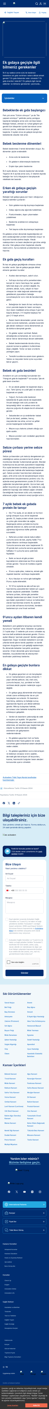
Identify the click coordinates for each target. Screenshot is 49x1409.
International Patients (18, 1204)
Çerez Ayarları (12, 1405)
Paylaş (44, 12)
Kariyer (12, 1213)
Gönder (24, 973)
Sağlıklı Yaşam (13, 12)
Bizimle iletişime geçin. (25, 1162)
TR (45, 4)
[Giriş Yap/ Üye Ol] (40, 3)
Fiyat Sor (12, 1222)
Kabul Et (36, 1405)
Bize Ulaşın (32, 12)
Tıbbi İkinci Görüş (16, 1230)
